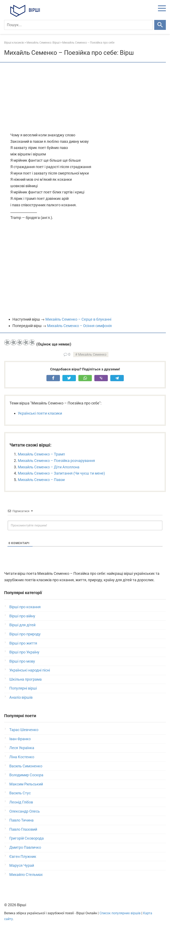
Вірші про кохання (25, 607)
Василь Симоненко (25, 766)
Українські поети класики (40, 413)
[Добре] (26, 342)
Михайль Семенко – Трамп (41, 454)
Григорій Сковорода (26, 838)
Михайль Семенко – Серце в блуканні (78, 319)
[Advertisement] (85, 98)
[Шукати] (160, 25)
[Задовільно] (20, 342)
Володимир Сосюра (26, 775)
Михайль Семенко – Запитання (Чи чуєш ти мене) (61, 473)
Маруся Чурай (21, 865)
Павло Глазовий (23, 829)
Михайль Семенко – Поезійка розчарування (56, 460)
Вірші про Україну (24, 652)
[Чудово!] (32, 342)
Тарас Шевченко (23, 730)
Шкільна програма (25, 679)
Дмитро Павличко (25, 847)
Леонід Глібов (21, 802)
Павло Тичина (21, 820)
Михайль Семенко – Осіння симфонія (79, 326)
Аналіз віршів (21, 697)
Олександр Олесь (24, 811)
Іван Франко (20, 739)
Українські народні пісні (29, 670)
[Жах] (7, 342)
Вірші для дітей (22, 625)
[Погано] (13, 342)
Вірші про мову (22, 661)
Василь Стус (20, 793)
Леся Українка (21, 748)
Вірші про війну (22, 616)
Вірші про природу (25, 634)
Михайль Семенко (92, 354)
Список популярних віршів (120, 913)
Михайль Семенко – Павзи (41, 479)
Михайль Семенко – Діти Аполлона (48, 467)
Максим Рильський (26, 784)
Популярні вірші (23, 688)
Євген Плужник (22, 856)
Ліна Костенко (21, 757)
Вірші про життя (23, 643)
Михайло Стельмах (26, 874)
